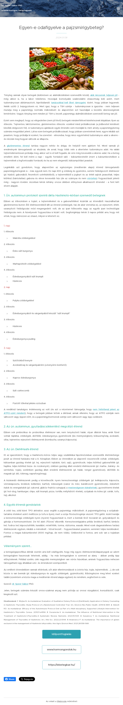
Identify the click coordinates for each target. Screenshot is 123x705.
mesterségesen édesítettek (82, 487)
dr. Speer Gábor (20, 584)
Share (11, 679)
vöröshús (92, 178)
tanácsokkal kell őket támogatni (68, 102)
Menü (119, 9)
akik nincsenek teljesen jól (104, 95)
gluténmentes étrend (18, 145)
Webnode (62, 701)
